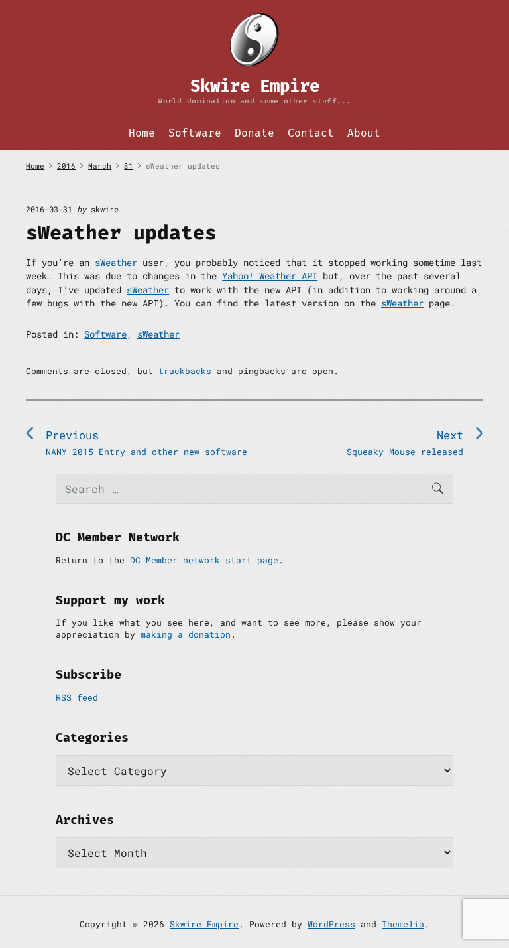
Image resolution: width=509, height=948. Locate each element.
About (363, 133)
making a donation (186, 634)
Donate (254, 133)
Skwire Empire (204, 924)
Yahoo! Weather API (269, 275)
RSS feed (77, 697)
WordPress (331, 924)
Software (194, 133)
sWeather (116, 262)
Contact (311, 133)
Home (142, 133)
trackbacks (184, 371)
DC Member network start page (204, 560)
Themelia (403, 924)
